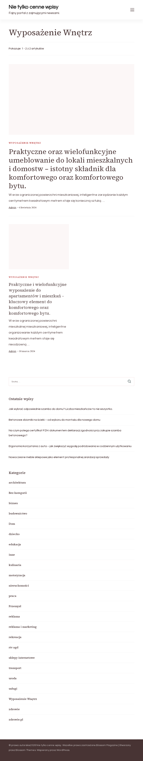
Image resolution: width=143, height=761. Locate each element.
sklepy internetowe (22, 658)
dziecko (14, 534)
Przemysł (15, 606)
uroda (13, 678)
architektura (17, 482)
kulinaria (15, 565)
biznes (13, 503)
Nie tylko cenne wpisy (33, 7)
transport (15, 668)
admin (12, 207)
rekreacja (15, 637)
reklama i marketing (23, 627)
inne (12, 555)
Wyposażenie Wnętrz (25, 142)
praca (12, 596)
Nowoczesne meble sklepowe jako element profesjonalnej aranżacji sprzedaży (59, 457)
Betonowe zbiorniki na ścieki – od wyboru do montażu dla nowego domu (54, 419)
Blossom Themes (26, 750)
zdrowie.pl (16, 719)
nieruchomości (19, 585)
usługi (13, 688)
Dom (12, 524)
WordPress (63, 750)
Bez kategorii (18, 493)
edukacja (15, 544)
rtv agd (13, 647)
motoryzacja (17, 575)
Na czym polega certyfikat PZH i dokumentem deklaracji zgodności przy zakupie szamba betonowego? (65, 433)
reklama (14, 616)
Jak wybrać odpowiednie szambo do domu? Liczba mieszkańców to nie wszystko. (61, 409)
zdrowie (14, 709)
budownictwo (18, 513)
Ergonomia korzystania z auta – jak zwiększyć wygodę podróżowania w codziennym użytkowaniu (70, 446)
